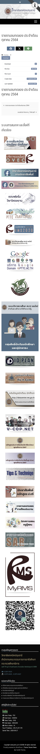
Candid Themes (20, 749)
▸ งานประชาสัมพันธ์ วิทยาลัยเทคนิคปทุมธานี (13, 695)
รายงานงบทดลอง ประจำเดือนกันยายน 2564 (17, 105)
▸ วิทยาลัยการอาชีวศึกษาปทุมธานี (10, 693)
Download (5, 58)
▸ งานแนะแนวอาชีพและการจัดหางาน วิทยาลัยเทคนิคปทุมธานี (17, 698)
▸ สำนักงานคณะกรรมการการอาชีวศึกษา (12, 685)
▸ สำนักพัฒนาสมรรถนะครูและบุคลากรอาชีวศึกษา (14, 688)
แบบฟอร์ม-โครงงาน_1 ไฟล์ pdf (26, 112)
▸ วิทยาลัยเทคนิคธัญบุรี (7, 690)
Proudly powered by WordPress (13, 747)
